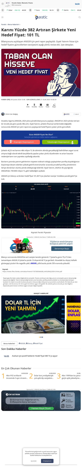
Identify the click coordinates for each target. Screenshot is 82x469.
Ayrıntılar (34, 461)
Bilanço (29, 343)
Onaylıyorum (47, 461)
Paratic (3, 24)
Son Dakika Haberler (13, 349)
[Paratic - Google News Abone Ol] (71, 114)
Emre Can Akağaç (12, 114)
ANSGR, (34, 263)
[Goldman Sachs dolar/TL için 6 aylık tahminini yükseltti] (33, 314)
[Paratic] (41, 17)
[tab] (39, 337)
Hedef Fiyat (37, 343)
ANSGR (22, 343)
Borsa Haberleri (13, 24)
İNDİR (77, 4)
